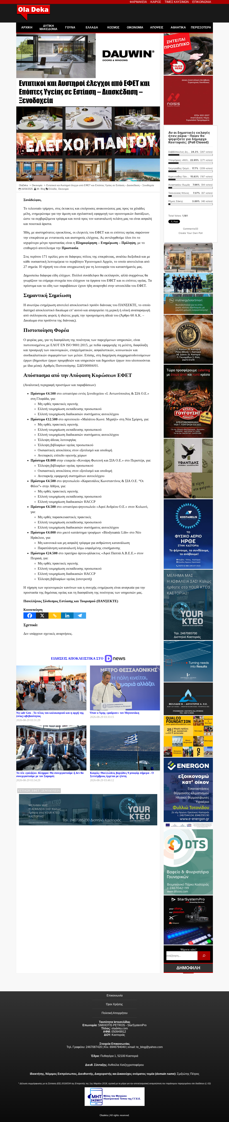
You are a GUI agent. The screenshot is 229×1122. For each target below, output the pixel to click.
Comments (190, 228)
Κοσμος (113, 27)
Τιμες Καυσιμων (177, 1)
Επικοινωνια (201, 1)
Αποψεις (156, 27)
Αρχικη (26, 27)
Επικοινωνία (115, 995)
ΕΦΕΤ (35, 790)
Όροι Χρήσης (114, 1004)
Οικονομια (135, 27)
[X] (42, 615)
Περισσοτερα (201, 27)
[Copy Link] (54, 615)
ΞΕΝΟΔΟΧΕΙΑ (50, 790)
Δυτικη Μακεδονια (48, 27)
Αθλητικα (178, 27)
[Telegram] (80, 615)
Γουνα (70, 27)
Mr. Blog (41, 189)
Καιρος (155, 1)
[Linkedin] (67, 615)
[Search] (204, 955)
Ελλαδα (92, 27)
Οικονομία (63, 189)
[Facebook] (29, 615)
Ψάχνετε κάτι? (188, 949)
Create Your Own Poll (191, 233)
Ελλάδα (52, 189)
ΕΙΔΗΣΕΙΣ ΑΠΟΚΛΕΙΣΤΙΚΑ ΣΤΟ (77, 658)
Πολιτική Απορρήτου (115, 1013)
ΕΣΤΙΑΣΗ (24, 790)
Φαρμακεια (138, 1)
